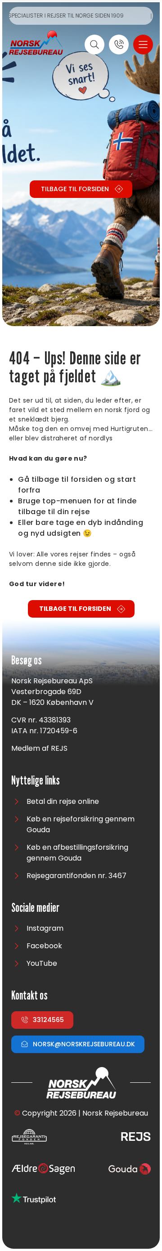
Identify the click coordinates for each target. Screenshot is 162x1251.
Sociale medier (35, 908)
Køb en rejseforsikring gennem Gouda (81, 824)
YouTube (42, 963)
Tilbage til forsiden (75, 188)
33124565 (48, 1019)
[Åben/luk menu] (143, 44)
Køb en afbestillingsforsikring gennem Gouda (77, 852)
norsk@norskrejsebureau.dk (84, 1044)
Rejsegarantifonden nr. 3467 (76, 875)
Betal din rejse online (63, 801)
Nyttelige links (35, 780)
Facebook (44, 946)
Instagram (45, 928)
